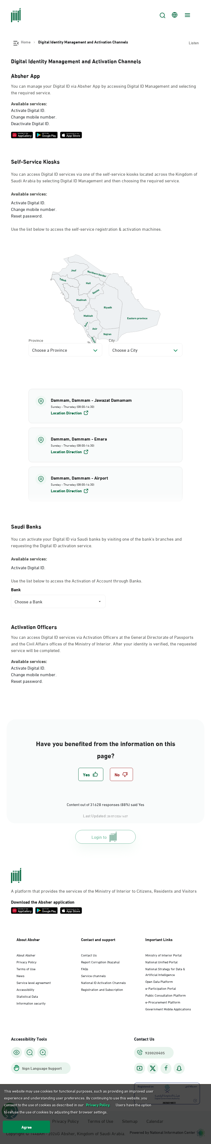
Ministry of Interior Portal (163, 955)
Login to (99, 837)
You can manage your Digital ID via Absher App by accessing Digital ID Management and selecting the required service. (103, 89)
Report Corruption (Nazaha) (100, 962)
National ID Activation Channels (103, 982)
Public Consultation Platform (165, 995)
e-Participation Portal (160, 988)
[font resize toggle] (29, 1052)
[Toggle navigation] (187, 15)
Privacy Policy (26, 962)
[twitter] (152, 1068)
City (112, 340)
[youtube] (139, 1068)
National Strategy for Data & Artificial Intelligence (165, 971)
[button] (105, 406)
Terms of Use (25, 969)
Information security (31, 1003)
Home (25, 41)
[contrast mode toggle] (16, 1052)
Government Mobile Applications (168, 1009)
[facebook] (166, 1068)
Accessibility (25, 989)
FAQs (84, 969)
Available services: (29, 103)
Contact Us (89, 955)
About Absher (25, 955)
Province (36, 340)
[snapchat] (179, 1068)
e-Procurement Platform (162, 1002)
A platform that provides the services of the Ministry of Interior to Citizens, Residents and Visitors (104, 890)
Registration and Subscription (102, 989)
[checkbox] (90, 774)
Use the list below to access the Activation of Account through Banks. (76, 580)
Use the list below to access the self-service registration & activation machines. (86, 229)
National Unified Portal (161, 962)
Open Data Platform (159, 981)
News (20, 975)
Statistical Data (27, 996)
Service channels (93, 975)
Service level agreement (33, 982)
